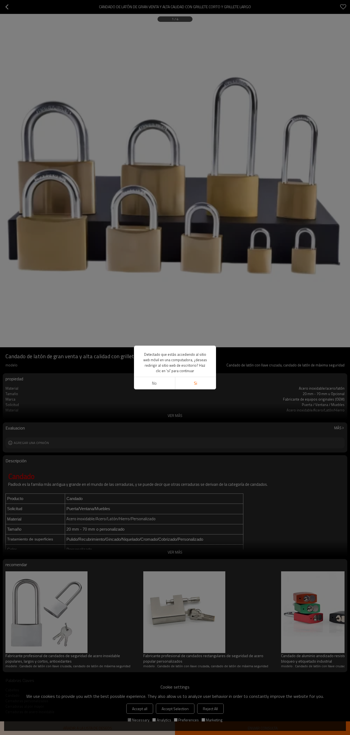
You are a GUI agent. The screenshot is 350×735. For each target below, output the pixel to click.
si (195, 383)
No (154, 383)
